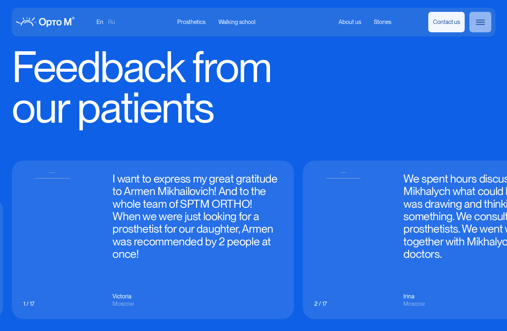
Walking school (236, 22)
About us (350, 22)
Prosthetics (191, 22)
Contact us (446, 21)
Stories (382, 22)
